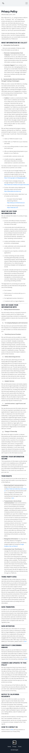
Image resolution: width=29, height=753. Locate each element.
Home (9, 746)
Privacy (14, 746)
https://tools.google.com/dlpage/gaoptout (15, 178)
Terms (19, 746)
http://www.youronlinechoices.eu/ (16, 202)
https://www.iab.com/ (12, 207)
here (13, 498)
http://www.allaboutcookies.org (12, 191)
